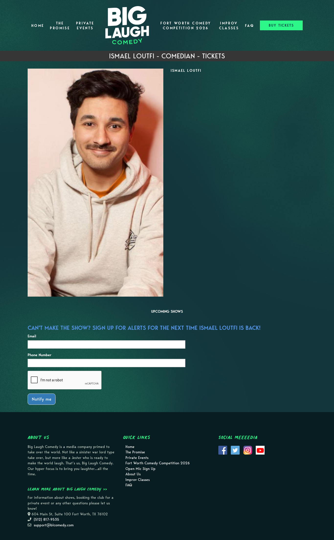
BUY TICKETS (281, 25)
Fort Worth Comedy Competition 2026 (185, 25)
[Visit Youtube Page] (260, 449)
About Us (133, 474)
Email (32, 336)
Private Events (85, 25)
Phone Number (39, 355)
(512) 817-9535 (46, 519)
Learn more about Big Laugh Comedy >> (67, 489)
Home (37, 25)
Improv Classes (229, 25)
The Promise (60, 25)
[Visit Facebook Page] (222, 449)
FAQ (249, 25)
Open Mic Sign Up (140, 469)
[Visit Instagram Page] (247, 449)
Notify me (41, 399)
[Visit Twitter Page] (235, 449)
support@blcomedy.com (54, 525)
